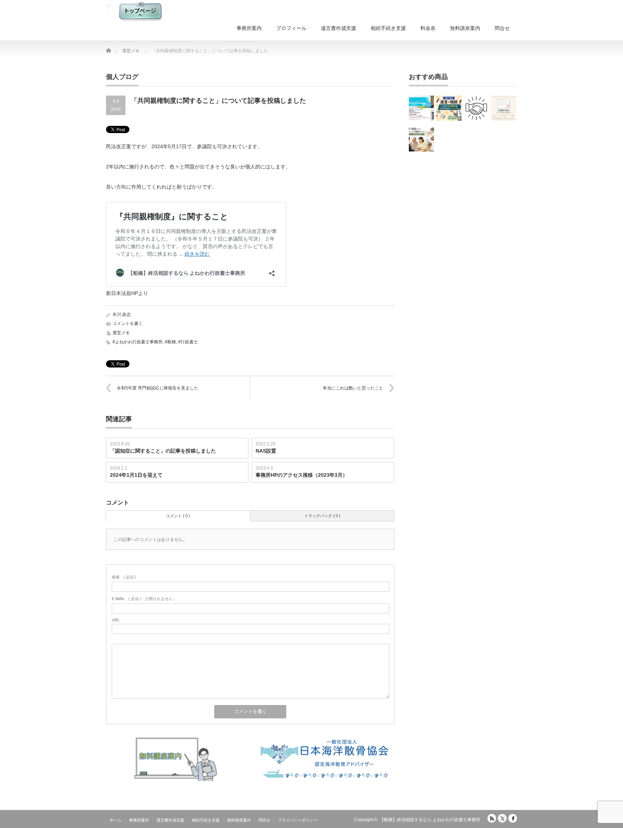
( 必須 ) (124, 577)
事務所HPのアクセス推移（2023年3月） (302, 475)
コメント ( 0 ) (178, 516)
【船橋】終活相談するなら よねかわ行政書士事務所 (430, 819)
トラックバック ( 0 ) (322, 516)
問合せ (502, 28)
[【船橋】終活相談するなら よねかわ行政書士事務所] (140, 11)
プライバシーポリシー (298, 820)
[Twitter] (502, 818)
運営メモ (121, 332)
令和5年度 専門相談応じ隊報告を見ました (157, 388)
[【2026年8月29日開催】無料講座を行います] (421, 108)
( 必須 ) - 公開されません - (143, 598)
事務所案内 (249, 28)
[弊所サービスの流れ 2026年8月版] (503, 108)
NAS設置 (266, 451)
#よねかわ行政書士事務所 (137, 341)
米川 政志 (121, 314)
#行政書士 (188, 341)
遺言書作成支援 (338, 28)
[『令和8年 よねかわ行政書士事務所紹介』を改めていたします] (421, 138)
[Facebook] (512, 818)
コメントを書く (127, 323)
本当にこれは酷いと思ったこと (353, 388)
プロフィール (291, 28)
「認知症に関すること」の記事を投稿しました (163, 451)
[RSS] (491, 818)
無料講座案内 (465, 28)
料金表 (428, 28)
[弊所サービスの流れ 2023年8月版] (476, 108)
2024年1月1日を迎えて (136, 475)
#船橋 (170, 341)
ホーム (115, 820)
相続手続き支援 (388, 28)
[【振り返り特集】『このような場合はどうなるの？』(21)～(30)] (448, 108)
